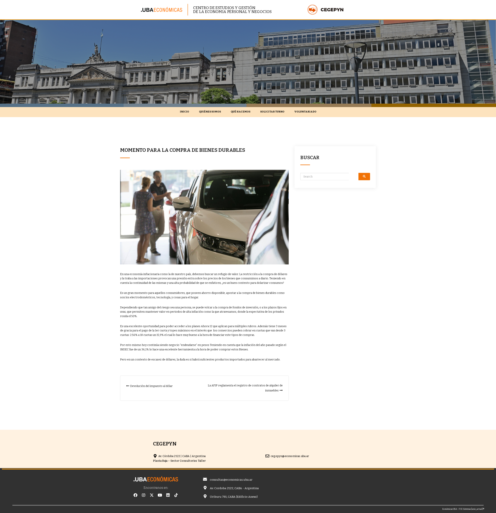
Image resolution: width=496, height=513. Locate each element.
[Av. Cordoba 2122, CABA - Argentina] (205, 488)
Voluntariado (305, 111)
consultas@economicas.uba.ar (231, 479)
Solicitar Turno (272, 111)
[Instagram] (143, 495)
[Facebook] (135, 495)
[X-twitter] (152, 495)
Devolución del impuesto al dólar (151, 386)
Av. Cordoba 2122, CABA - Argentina (234, 488)
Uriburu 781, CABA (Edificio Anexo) (234, 496)
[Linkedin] (168, 495)
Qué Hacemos (240, 111)
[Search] (364, 176)
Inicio (184, 111)
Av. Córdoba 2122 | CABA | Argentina (182, 456)
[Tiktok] (176, 495)
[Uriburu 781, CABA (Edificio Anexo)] (205, 496)
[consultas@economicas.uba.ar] (205, 479)
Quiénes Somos (210, 111)
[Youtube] (160, 495)
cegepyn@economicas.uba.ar (290, 456)
